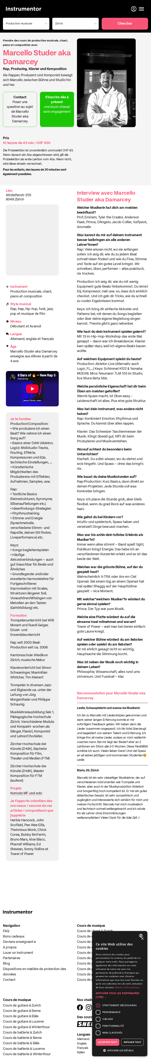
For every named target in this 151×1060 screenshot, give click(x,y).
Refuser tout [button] (132, 1042)
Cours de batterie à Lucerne (24, 1049)
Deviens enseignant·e (19, 942)
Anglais (82, 1043)
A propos (10, 947)
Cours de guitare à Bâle (20, 1016)
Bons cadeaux (13, 936)
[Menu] (141, 9)
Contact (9, 980)
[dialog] (119, 993)
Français (82, 1048)
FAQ (6, 931)
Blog (6, 963)
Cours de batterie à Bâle (21, 1043)
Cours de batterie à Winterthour (27, 1054)
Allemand (83, 1039)
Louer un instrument (18, 953)
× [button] (142, 938)
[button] (120, 995)
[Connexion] (134, 9)
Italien (81, 1052)
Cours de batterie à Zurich (22, 1032)
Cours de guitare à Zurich (22, 1005)
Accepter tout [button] (107, 1042)
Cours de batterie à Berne (22, 1038)
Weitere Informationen (127, 987)
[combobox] (141, 935)
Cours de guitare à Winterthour (26, 1027)
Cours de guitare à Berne (22, 1011)
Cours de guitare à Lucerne (23, 1021)
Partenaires (11, 958)
